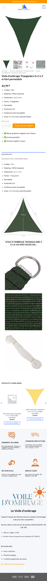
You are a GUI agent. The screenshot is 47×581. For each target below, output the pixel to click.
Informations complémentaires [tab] (15, 159)
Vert (12, 164)
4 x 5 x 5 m (18, 172)
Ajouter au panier (24, 126)
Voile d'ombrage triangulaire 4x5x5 (21, 72)
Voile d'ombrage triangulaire (22, 71)
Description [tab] (7, 154)
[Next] (42, 37)
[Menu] (3, 7)
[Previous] (5, 37)
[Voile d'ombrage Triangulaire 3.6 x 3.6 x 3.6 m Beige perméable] (35, 397)
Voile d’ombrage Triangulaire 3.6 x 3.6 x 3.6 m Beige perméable (35, 411)
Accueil (5, 71)
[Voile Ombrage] (24, 7)
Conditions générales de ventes (15, 559)
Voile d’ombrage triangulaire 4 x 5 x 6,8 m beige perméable (12, 415)
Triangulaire (14, 176)
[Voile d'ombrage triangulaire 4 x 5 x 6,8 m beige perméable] (12, 399)
